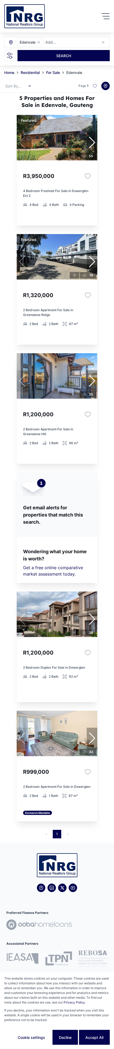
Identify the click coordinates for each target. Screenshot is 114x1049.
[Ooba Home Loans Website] (39, 925)
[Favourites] (88, 176)
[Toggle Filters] (9, 55)
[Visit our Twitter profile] (62, 888)
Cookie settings (31, 1037)
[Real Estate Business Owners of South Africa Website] (92, 959)
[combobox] (74, 42)
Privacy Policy (74, 1002)
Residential (30, 72)
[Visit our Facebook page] (41, 888)
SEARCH (63, 55)
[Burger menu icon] (105, 16)
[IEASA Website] (22, 959)
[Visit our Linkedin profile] (51, 888)
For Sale (53, 72)
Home (9, 72)
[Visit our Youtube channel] (73, 888)
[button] (39, 42)
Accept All (94, 1037)
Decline (65, 1037)
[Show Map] (105, 86)
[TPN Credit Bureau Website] (58, 959)
